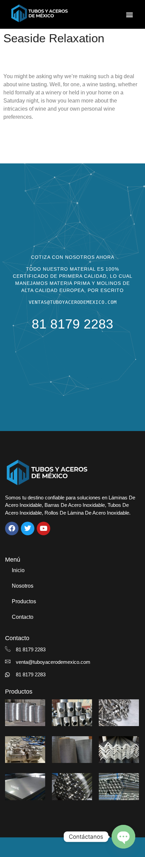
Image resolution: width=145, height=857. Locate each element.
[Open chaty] (123, 837)
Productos (24, 601)
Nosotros (22, 586)
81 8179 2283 (72, 324)
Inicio (18, 570)
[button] (129, 14)
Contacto (22, 617)
